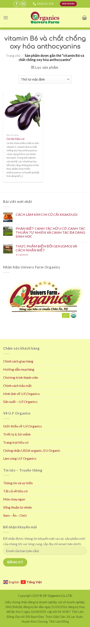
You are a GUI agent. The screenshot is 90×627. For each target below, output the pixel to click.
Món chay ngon (14, 499)
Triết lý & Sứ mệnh (17, 434)
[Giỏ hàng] (84, 17)
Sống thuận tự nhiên (17, 507)
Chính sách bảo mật (17, 385)
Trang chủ (13, 55)
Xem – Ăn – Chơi (15, 515)
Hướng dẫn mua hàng (18, 369)
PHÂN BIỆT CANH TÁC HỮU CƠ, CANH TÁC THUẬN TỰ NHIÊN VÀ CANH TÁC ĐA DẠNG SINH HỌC (50, 232)
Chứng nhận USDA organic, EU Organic (31, 450)
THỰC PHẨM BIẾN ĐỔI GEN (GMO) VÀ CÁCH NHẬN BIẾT (46, 248)
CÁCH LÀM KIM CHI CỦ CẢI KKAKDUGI (46, 214)
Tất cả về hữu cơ (15, 491)
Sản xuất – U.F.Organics (20, 402)
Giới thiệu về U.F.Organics (22, 426)
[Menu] (5, 17)
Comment (22, 254)
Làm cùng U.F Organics (19, 458)
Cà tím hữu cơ (15, 138)
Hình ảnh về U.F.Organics (21, 394)
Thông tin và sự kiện (18, 483)
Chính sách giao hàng (18, 361)
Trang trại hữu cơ (16, 442)
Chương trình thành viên (20, 377)
